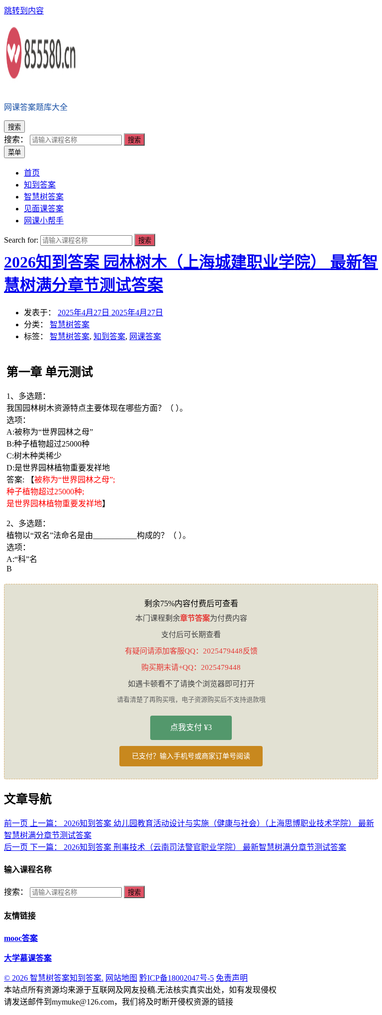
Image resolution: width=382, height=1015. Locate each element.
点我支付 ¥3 (191, 727)
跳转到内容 (24, 10)
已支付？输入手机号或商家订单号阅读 (191, 756)
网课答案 (145, 336)
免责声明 (232, 978)
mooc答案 (21, 938)
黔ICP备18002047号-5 (176, 978)
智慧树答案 (70, 324)
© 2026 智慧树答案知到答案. (53, 978)
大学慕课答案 (28, 958)
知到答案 (109, 336)
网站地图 (121, 978)
